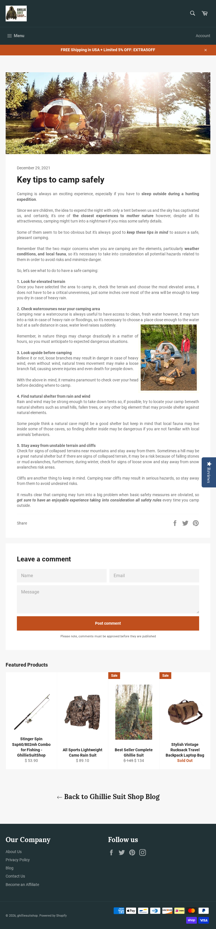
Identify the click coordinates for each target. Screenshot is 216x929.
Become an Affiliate (22, 884)
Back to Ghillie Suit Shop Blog (110, 796)
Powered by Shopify (53, 915)
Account (203, 35)
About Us (14, 851)
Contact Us (15, 876)
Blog (10, 868)
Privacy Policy (18, 860)
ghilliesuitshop (27, 915)
